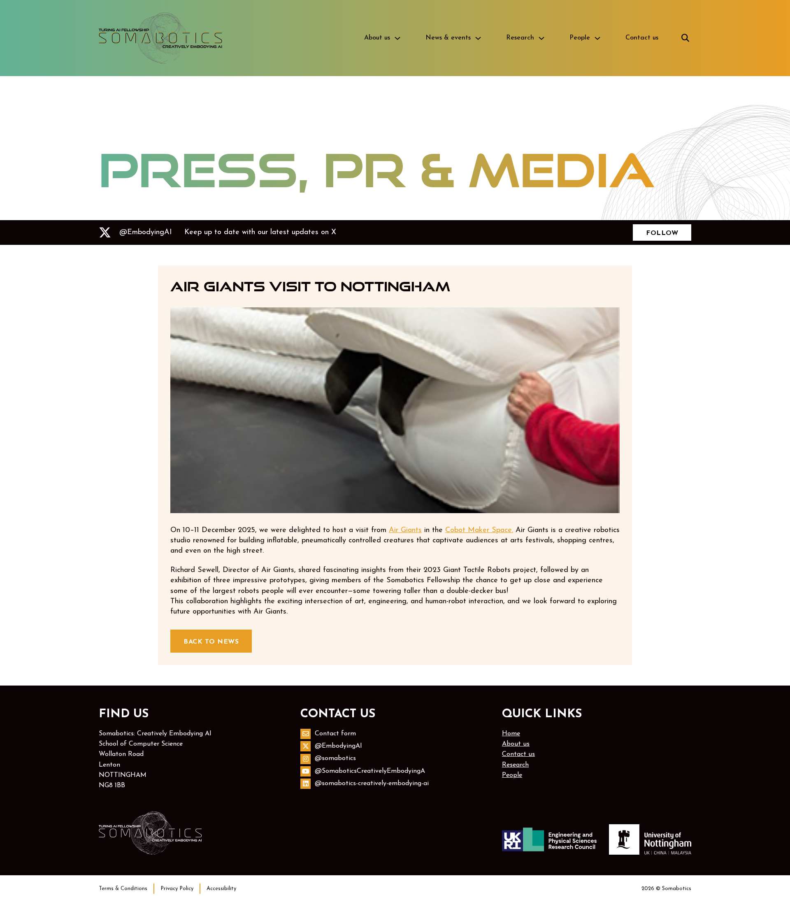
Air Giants (405, 530)
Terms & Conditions (123, 888)
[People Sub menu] (597, 38)
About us (377, 38)
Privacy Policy (176, 888)
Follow (662, 233)
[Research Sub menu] (541, 38)
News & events (448, 38)
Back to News (211, 642)
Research (520, 38)
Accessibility (221, 888)
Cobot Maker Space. (479, 530)
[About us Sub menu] (397, 38)
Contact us (641, 38)
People (579, 38)
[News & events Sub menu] (478, 38)
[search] (685, 38)
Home (511, 733)
